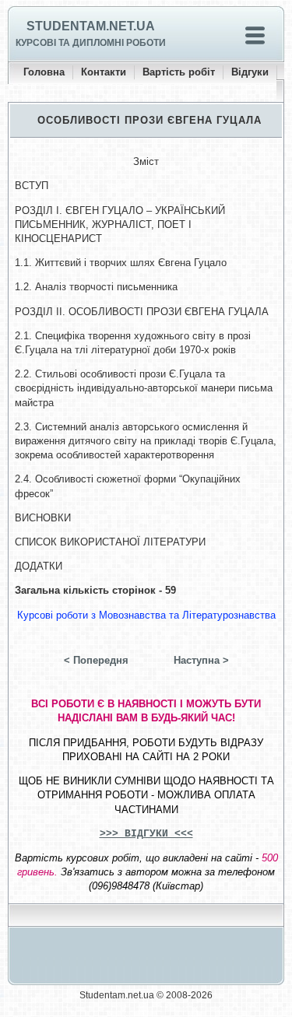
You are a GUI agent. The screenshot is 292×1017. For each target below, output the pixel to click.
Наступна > (201, 660)
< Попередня (96, 660)
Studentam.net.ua (90, 26)
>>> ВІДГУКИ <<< (146, 834)
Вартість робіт (178, 72)
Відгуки (250, 72)
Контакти (103, 72)
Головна (44, 72)
